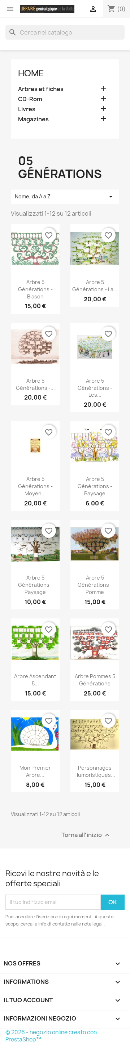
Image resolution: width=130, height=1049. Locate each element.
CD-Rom (30, 99)
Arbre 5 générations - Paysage (95, 486)
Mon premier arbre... (35, 771)
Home (31, 73)
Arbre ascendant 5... (35, 680)
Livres (26, 109)
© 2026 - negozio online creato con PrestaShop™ (51, 1035)
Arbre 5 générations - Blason (35, 289)
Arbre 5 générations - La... (95, 286)
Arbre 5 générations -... (35, 384)
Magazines (33, 119)
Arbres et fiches (41, 89)
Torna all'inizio (86, 834)
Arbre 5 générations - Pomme (95, 584)
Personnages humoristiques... (94, 771)
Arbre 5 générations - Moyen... (35, 486)
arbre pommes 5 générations (95, 680)
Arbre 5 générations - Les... (95, 388)
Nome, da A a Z (65, 196)
